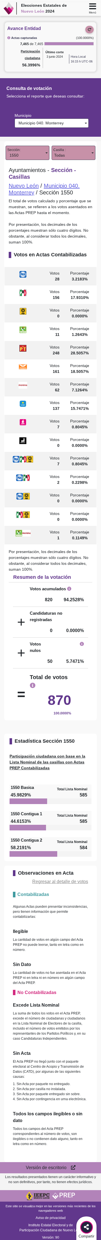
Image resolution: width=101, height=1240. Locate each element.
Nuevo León (24, 186)
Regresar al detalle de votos (60, 881)
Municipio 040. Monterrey (40, 123)
